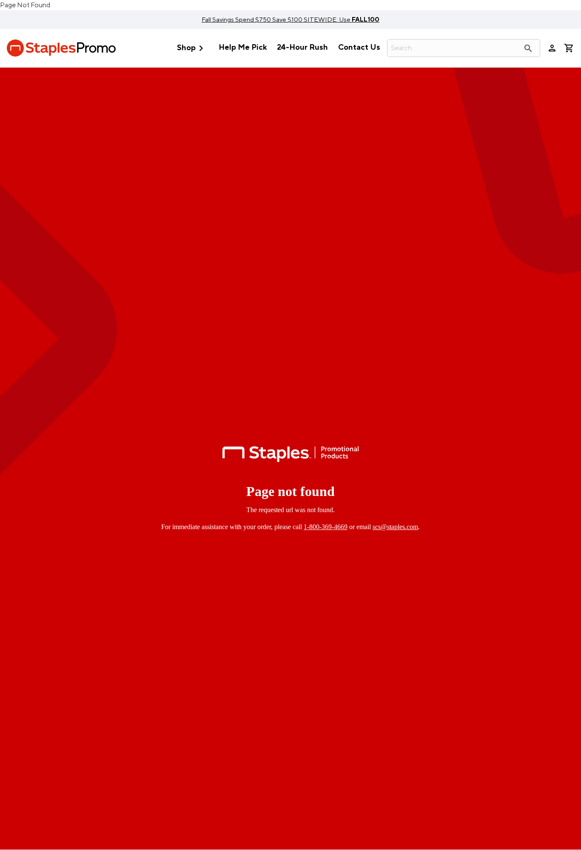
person (552, 48)
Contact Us (359, 47)
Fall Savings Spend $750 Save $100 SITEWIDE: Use (290, 19)
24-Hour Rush (302, 47)
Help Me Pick (243, 47)
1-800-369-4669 (325, 526)
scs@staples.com (395, 526)
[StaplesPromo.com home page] (61, 48)
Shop (192, 48)
